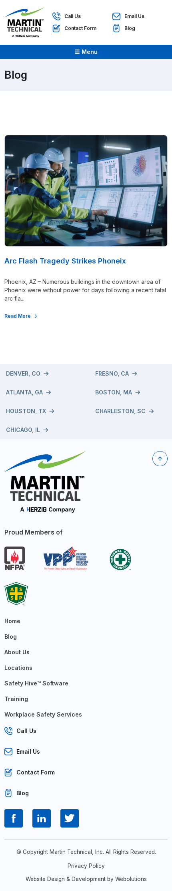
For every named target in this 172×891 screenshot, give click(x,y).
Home (12, 621)
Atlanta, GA (24, 392)
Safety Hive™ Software (36, 683)
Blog (129, 28)
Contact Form (80, 28)
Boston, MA (113, 392)
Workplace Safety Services (43, 714)
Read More (17, 316)
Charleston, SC (120, 411)
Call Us (72, 16)
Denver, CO (23, 373)
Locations (18, 667)
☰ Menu (86, 51)
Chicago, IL (23, 429)
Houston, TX (26, 411)
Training (16, 698)
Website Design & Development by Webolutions (86, 879)
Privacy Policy (86, 866)
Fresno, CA (112, 373)
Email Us (134, 16)
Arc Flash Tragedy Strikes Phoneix (65, 261)
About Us (17, 652)
